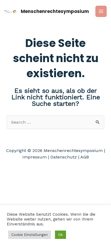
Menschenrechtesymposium (55, 11)
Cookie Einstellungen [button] (29, 235)
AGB (84, 157)
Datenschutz (63, 157)
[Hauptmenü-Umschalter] (101, 11)
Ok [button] (60, 235)
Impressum (34, 157)
